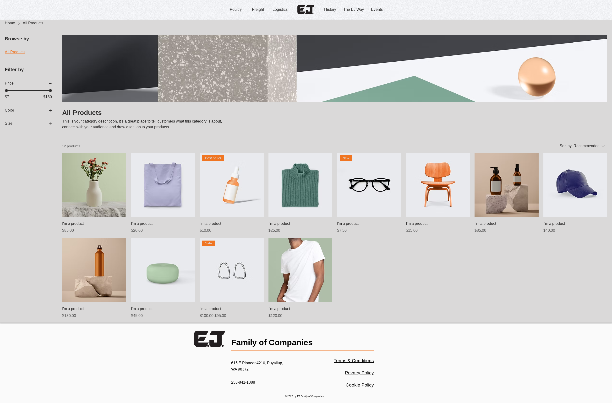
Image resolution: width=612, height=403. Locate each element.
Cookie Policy (360, 384)
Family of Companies (272, 342)
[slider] (6, 90)
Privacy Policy (359, 372)
